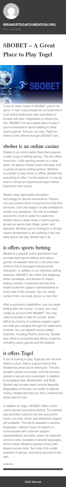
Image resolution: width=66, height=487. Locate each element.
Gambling (16, 29)
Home (6, 29)
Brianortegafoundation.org (29, 24)
